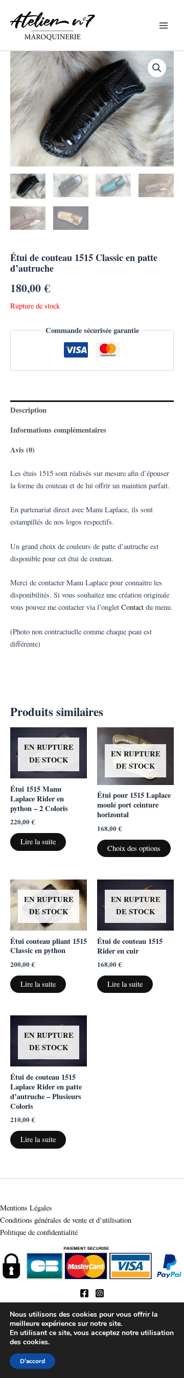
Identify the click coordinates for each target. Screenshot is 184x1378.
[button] (157, 68)
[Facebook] (84, 1293)
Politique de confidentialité (40, 1232)
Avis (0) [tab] (22, 449)
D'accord (32, 1361)
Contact (132, 607)
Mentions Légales (26, 1208)
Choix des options (133, 848)
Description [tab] (28, 410)
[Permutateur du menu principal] (163, 25)
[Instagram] (99, 1293)
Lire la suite (38, 841)
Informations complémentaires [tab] (58, 429)
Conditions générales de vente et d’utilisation (65, 1220)
